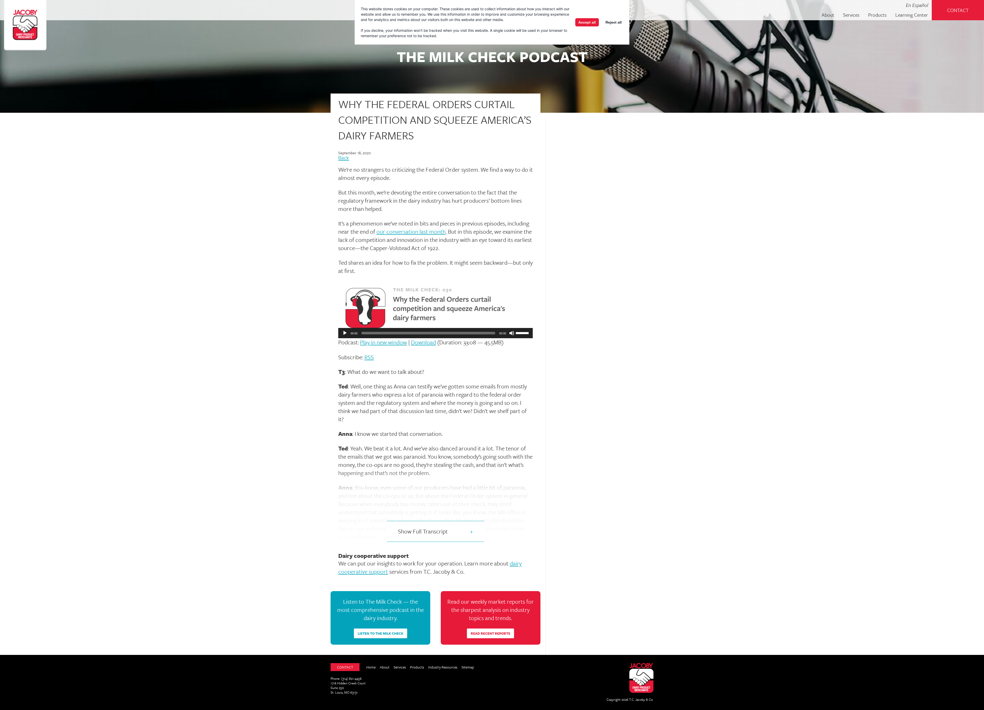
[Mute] (511, 333)
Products (877, 15)
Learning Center (911, 15)
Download (423, 342)
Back (343, 158)
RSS (369, 357)
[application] (435, 333)
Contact (958, 10)
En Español (917, 5)
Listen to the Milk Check (380, 633)
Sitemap (468, 667)
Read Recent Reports (490, 633)
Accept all (587, 22)
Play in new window (383, 342)
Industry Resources (442, 667)
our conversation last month (411, 231)
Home (371, 667)
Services (851, 15)
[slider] (523, 332)
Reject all (614, 22)
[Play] (344, 333)
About (828, 15)
